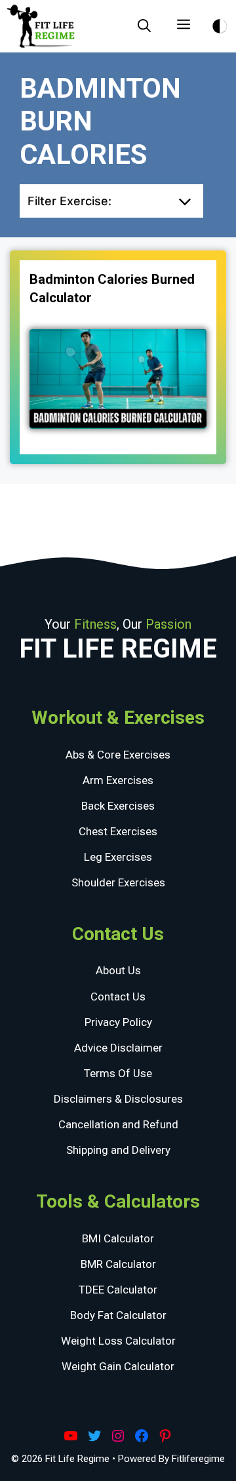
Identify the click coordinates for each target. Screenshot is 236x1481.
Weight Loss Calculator (118, 1340)
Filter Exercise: (69, 201)
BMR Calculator (118, 1264)
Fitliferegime (198, 1459)
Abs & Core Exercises (118, 754)
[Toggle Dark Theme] (219, 24)
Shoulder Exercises (118, 882)
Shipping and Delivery (118, 1149)
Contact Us (118, 996)
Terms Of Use (118, 1073)
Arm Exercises (118, 780)
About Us (118, 970)
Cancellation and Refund (118, 1124)
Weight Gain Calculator (118, 1366)
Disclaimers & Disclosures (118, 1098)
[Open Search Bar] (144, 26)
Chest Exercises (118, 831)
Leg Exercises (118, 856)
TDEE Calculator (118, 1289)
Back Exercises (118, 805)
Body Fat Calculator (118, 1315)
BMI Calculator (118, 1238)
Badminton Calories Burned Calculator (112, 288)
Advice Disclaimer (118, 1047)
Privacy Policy (118, 1022)
